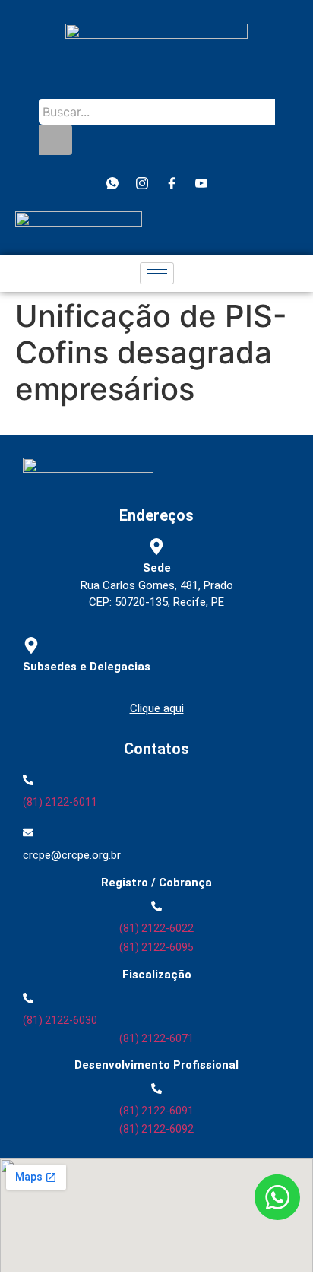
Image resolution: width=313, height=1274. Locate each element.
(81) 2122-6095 (156, 947)
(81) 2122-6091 (156, 1110)
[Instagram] (142, 183)
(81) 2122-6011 (60, 802)
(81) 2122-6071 (156, 1038)
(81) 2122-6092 (156, 1129)
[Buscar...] (55, 140)
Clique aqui (157, 708)
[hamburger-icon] (157, 273)
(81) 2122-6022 (156, 928)
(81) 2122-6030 (60, 1020)
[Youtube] (201, 183)
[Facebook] (172, 183)
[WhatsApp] (112, 183)
